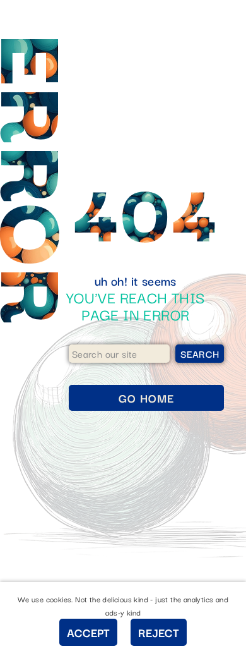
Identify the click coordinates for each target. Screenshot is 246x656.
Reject (158, 632)
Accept (88, 632)
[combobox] (119, 353)
